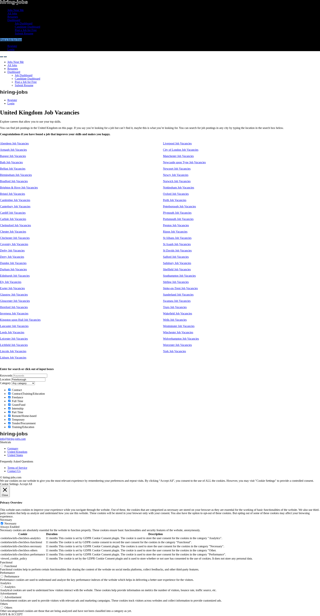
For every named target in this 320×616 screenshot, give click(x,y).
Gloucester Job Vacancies (15, 300)
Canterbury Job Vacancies (15, 206)
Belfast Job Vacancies (12, 168)
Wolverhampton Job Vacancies (181, 338)
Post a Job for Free (26, 30)
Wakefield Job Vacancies (177, 313)
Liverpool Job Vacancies (177, 143)
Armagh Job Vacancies (13, 149)
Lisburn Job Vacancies (13, 357)
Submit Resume (24, 33)
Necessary (10, 523)
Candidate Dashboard (27, 26)
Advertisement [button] (8, 593)
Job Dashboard (23, 23)
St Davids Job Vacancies (177, 250)
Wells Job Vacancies (175, 319)
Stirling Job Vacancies (176, 282)
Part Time (17, 412)
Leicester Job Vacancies (14, 338)
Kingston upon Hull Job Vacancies (20, 319)
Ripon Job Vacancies (175, 231)
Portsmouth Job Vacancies (178, 219)
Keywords (6, 375)
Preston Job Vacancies (176, 225)
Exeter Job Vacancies (12, 288)
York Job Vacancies (174, 351)
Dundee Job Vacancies (13, 263)
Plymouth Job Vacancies (177, 212)
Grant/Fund (18, 404)
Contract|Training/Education (28, 393)
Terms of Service (17, 467)
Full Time (17, 401)
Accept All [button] (25, 484)
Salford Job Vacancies (176, 256)
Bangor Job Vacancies (13, 156)
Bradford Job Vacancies (14, 181)
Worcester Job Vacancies (177, 345)
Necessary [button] (6, 519)
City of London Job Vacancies (180, 149)
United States (15, 455)
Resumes (12, 16)
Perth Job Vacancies (174, 200)
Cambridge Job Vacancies (15, 200)
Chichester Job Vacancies (15, 237)
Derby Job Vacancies (12, 250)
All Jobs (12, 13)
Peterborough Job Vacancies (179, 206)
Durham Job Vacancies (13, 269)
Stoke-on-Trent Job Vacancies (180, 288)
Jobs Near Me (15, 10)
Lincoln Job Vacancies (13, 351)
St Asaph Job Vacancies (177, 244)
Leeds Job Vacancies (12, 332)
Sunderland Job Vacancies (178, 294)
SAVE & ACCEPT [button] (11, 614)
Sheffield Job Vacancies (177, 269)
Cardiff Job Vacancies (13, 212)
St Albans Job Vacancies (177, 237)
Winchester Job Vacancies (178, 332)
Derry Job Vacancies (12, 256)
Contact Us (14, 471)
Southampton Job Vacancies (179, 275)
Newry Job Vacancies (175, 175)
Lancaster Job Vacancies (14, 326)
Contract (16, 390)
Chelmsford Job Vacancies (15, 225)
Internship (17, 408)
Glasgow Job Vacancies (14, 294)
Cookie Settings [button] (9, 484)
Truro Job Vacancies (175, 307)
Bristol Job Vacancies (12, 193)
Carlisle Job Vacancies (13, 219)
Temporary (18, 419)
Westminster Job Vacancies (178, 326)
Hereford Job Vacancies (14, 307)
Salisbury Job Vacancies (177, 263)
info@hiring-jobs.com (13, 438)
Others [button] (4, 603)
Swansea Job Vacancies (177, 300)
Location (5, 379)
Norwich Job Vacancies (177, 181)
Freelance (17, 397)
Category (5, 383)
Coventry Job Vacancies (14, 244)
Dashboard (13, 20)
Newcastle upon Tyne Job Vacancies (184, 162)
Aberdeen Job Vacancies (14, 143)
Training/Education (22, 427)
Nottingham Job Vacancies (178, 187)
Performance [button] (7, 572)
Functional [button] (6, 562)
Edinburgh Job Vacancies (15, 275)
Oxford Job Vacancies (176, 193)
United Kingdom (17, 451)
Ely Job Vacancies (10, 282)
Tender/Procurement (23, 423)
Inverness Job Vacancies (14, 313)
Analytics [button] (5, 583)
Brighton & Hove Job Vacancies (19, 187)
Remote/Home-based (23, 415)
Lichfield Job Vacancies (14, 345)
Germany (12, 448)
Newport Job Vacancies (177, 168)
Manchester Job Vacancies (178, 156)
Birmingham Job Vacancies (16, 175)
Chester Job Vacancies (13, 231)
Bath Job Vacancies (11, 162)
